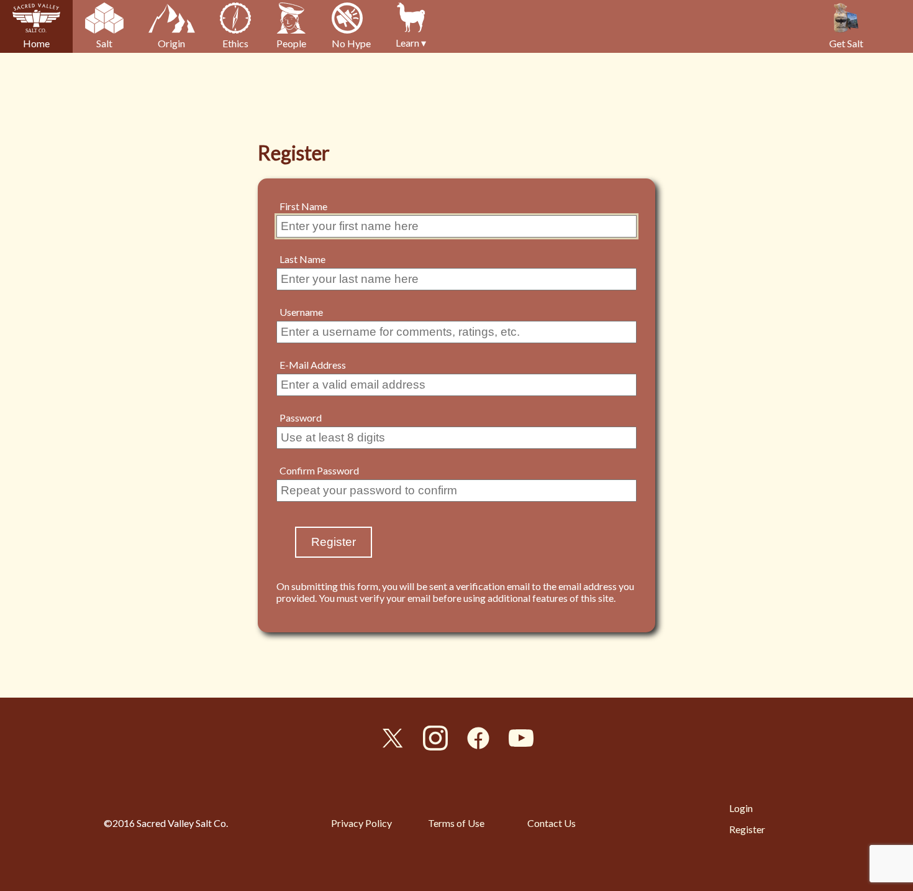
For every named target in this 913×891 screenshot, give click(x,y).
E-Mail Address (312, 365)
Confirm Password (319, 470)
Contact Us (551, 823)
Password (300, 417)
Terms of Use (456, 823)
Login (741, 808)
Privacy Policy (361, 823)
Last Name (302, 259)
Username (301, 312)
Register (747, 829)
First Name (303, 206)
